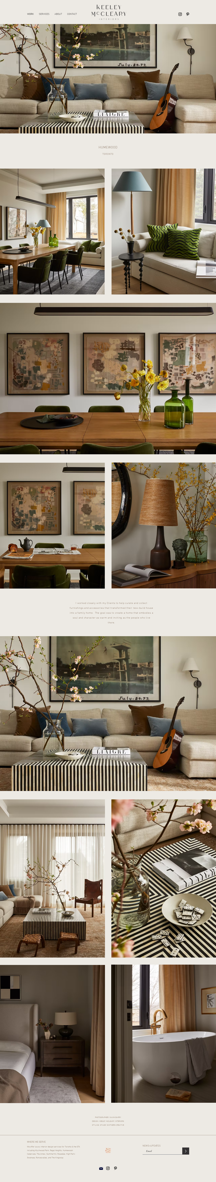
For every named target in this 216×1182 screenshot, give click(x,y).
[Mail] (101, 1168)
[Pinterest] (187, 14)
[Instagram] (180, 14)
